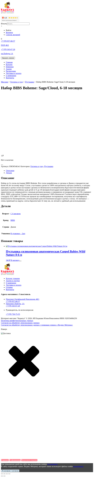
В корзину (15, 260)
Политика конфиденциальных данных (17, 321)
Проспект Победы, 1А (15, 304)
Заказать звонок (8, 58)
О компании (11, 76)
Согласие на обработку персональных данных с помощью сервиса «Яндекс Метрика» (37, 325)
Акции (9, 69)
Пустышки (48, 166)
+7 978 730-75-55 (13, 314)
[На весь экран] (7, 473)
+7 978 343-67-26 (13, 306)
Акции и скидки (13, 281)
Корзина (9, 32)
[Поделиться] (4, 473)
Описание (10, 171)
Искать (4, 24)
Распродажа (11, 71)
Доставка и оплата (13, 73)
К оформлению (15, 460)
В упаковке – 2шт (18, 233)
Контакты (10, 78)
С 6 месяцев (16, 214)
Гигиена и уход (36, 166)
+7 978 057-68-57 (13, 301)
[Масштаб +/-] (9, 473)
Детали (9, 173)
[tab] (49, 171)
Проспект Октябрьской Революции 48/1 (22, 299)
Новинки (10, 67)
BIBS (13, 220)
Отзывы (9, 287)
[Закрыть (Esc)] (2, 473)
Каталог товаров (13, 278)
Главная (9, 62)
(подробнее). (52, 464)
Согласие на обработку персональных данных (20, 323)
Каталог (9, 64)
